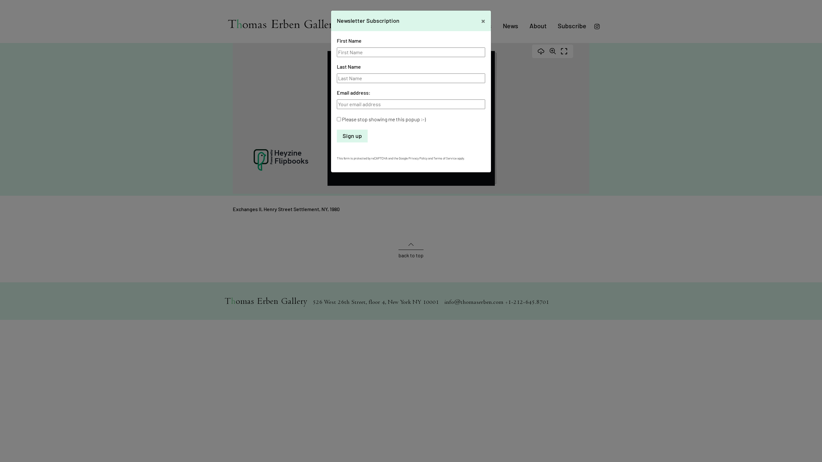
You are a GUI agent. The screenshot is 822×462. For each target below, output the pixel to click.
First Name (349, 41)
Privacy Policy (417, 158)
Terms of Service (445, 158)
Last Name (349, 67)
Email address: (354, 93)
